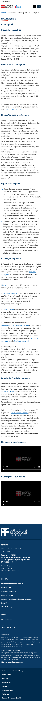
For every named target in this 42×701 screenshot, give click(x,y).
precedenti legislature (12, 109)
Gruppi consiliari (8, 309)
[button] (34, 6)
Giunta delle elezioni (21, 341)
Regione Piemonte (5, 2)
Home (3, 12)
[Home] (7, 6)
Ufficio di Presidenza (9, 293)
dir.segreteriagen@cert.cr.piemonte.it (17, 559)
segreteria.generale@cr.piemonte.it (18, 557)
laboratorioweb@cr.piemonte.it (12, 662)
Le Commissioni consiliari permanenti (15, 325)
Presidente (6, 285)
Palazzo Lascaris (8, 391)
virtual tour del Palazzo (19, 412)
